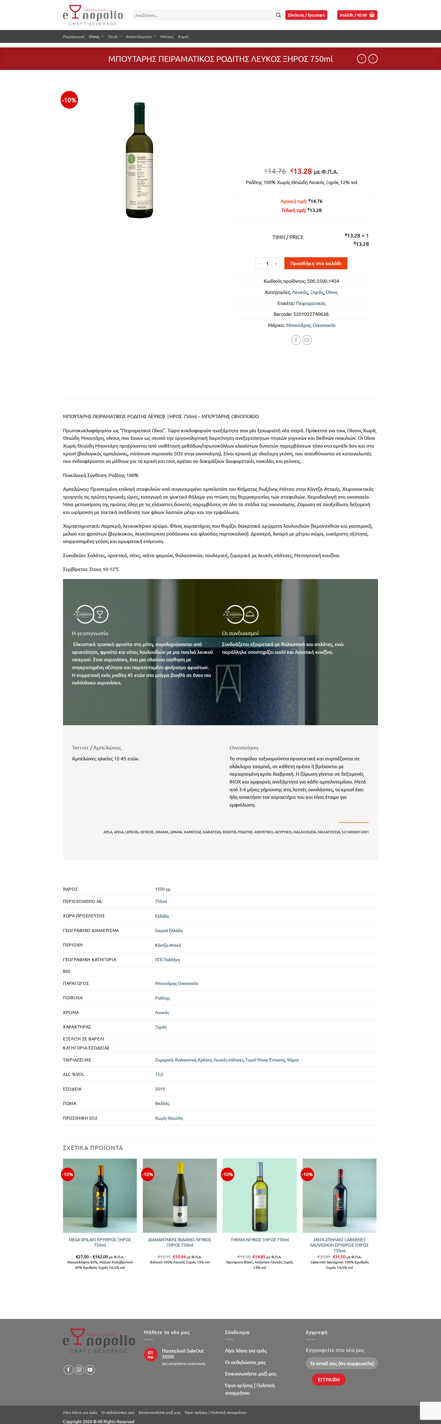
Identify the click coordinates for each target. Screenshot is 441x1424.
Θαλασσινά (185, 1059)
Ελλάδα (162, 916)
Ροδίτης (162, 997)
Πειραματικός (311, 303)
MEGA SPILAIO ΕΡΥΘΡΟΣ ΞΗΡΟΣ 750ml (100, 1242)
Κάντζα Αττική (168, 945)
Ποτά (113, 36)
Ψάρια (292, 1059)
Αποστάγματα (139, 36)
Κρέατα (205, 1059)
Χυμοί (183, 36)
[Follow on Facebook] (69, 1370)
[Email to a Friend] (307, 340)
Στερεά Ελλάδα (169, 930)
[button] (306, 15)
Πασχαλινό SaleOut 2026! (183, 1353)
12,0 (159, 1074)
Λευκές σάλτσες (229, 1059)
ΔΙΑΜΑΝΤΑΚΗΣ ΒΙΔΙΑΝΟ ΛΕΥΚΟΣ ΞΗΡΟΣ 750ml (179, 1242)
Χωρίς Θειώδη (169, 1118)
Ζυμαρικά (164, 1059)
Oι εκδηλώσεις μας (245, 1362)
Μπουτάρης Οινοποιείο (310, 325)
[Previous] (63, 1238)
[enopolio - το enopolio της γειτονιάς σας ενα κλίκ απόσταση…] (93, 15)
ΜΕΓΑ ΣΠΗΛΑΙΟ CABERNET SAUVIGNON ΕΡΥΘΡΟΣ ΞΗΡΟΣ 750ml (339, 1245)
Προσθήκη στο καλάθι (316, 263)
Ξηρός (316, 292)
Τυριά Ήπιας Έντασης (265, 1059)
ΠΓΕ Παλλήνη (167, 959)
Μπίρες (167, 36)
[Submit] (278, 15)
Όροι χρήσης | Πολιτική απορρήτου (250, 1389)
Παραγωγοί (74, 36)
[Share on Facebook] (296, 340)
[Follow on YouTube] (90, 1370)
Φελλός (162, 1103)
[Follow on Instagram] (79, 1370)
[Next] (376, 1238)
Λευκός (300, 292)
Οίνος (94, 36)
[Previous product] (373, 58)
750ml (161, 901)
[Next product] (361, 58)
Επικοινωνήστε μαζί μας (250, 1373)
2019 (160, 1088)
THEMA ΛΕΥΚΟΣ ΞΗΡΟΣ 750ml (260, 1239)
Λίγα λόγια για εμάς (246, 1350)
